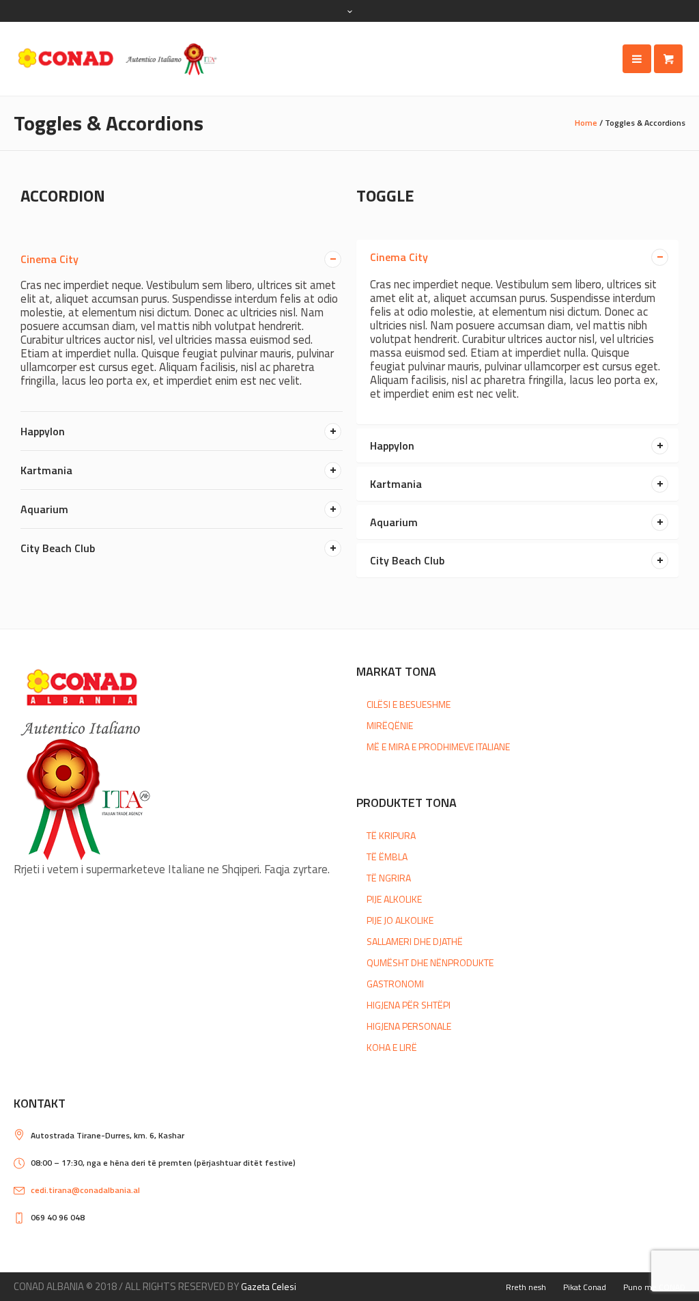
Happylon (42, 431)
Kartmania (46, 470)
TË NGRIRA (389, 878)
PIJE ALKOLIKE (394, 899)
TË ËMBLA (387, 856)
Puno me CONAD (654, 1287)
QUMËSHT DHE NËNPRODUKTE (430, 962)
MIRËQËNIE (390, 725)
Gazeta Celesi (268, 1286)
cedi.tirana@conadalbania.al (85, 1189)
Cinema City (49, 259)
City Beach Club (57, 548)
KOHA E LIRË (392, 1047)
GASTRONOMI (395, 983)
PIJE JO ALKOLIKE (400, 920)
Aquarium (44, 509)
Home (586, 122)
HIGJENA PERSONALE (409, 1026)
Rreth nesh (526, 1287)
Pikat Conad (584, 1287)
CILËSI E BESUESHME (409, 704)
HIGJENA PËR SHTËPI (409, 1005)
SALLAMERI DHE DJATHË (415, 941)
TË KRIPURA (391, 835)
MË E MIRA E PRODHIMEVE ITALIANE (438, 746)
